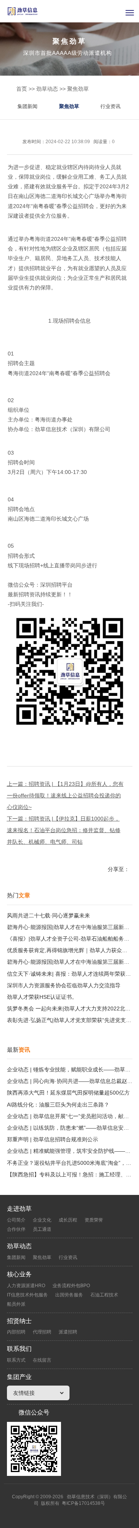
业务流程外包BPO (71, 1285)
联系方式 (16, 1360)
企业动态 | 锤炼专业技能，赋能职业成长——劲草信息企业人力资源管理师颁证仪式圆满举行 (69, 1069)
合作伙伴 (16, 1229)
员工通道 (42, 1229)
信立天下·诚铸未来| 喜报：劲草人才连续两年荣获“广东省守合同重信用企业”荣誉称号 (69, 974)
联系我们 (19, 1348)
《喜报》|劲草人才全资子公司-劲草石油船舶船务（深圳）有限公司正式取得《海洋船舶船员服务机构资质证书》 (69, 939)
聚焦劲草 (78, 89)
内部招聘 (16, 1332)
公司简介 (16, 1220)
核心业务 (19, 1274)
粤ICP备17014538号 (83, 1503)
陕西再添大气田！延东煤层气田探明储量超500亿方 (68, 1093)
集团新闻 (27, 106)
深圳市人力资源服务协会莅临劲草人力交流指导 (63, 985)
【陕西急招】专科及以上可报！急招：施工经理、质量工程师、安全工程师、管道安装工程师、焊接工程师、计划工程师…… (69, 1174)
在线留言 (42, 1360)
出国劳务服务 (69, 1295)
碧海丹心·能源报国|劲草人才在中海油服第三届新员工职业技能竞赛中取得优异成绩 (69, 927)
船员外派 (16, 1304)
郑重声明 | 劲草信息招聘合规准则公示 (52, 1139)
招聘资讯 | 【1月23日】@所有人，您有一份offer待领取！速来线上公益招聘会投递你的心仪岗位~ (65, 795)
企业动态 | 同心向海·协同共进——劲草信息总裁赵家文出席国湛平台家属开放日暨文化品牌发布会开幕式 (69, 1081)
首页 (21, 89)
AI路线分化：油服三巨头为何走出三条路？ (58, 1105)
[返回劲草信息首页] (69, 11)
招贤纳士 (19, 1321)
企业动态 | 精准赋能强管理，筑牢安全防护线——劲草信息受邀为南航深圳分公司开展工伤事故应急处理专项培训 (69, 1151)
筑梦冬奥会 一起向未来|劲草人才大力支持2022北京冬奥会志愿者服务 (69, 1008)
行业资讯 (110, 106)
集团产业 (19, 1377)
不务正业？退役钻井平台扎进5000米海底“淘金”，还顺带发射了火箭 (69, 1163)
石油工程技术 (104, 1295)
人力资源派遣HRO (26, 1285)
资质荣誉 (94, 1220)
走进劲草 (19, 1208)
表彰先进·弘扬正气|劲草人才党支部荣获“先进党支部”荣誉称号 (69, 1020)
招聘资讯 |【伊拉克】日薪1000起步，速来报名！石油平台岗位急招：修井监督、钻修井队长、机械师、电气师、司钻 (63, 830)
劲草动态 (47, 89)
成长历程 (68, 1220)
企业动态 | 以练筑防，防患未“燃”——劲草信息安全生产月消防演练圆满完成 (69, 1128)
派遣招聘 (68, 1332)
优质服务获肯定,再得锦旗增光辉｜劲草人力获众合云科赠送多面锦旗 (69, 950)
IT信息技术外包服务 (27, 1295)
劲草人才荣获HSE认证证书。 (42, 997)
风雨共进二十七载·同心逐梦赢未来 (48, 915)
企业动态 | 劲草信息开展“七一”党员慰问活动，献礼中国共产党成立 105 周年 (69, 1116)
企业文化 (42, 1220)
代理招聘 (42, 1332)
